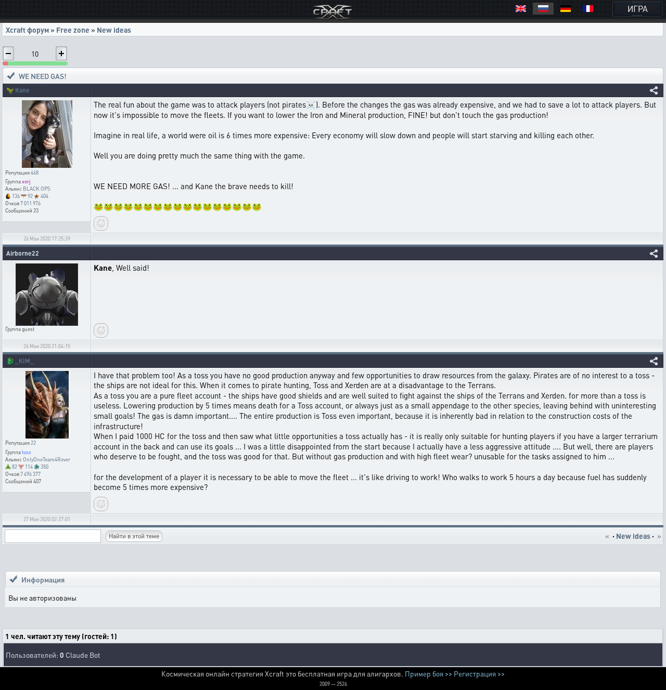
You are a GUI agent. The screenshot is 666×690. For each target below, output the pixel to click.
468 (35, 172)
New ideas (114, 29)
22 (33, 443)
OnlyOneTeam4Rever (46, 459)
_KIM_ (24, 361)
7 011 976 (30, 203)
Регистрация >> (479, 673)
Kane (22, 90)
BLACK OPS (36, 188)
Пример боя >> (428, 673)
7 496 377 (30, 474)
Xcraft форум (27, 29)
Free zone (72, 29)
